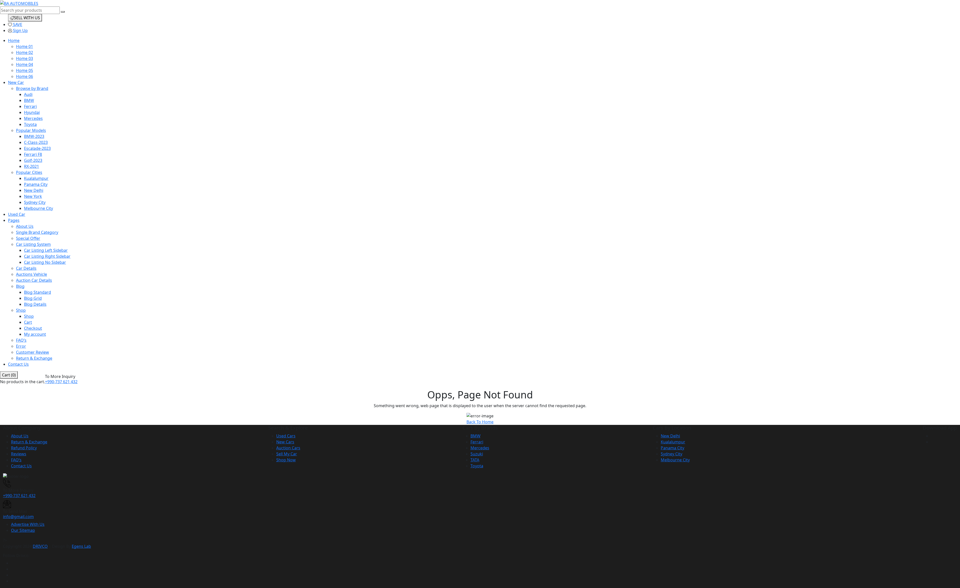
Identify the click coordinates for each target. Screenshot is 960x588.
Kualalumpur (36, 178)
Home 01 (24, 46)
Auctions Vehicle (31, 274)
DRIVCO (40, 546)
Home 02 (24, 52)
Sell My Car (286, 454)
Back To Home (480, 422)
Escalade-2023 (37, 148)
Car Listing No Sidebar (45, 262)
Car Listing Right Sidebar (47, 256)
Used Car (16, 214)
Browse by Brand (32, 88)
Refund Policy (24, 448)
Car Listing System (33, 244)
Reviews (18, 454)
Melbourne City (38, 208)
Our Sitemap (23, 530)
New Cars (285, 442)
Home (14, 40)
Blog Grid (33, 298)
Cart (28, 322)
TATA (474, 460)
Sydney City (35, 202)
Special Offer (28, 238)
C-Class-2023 (36, 142)
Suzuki (476, 454)
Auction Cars (288, 448)
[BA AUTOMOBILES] (19, 3)
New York (33, 196)
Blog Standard (37, 292)
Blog (20, 286)
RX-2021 (31, 166)
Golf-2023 (33, 160)
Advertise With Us (27, 524)
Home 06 (24, 76)
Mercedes (33, 118)
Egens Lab (81, 546)
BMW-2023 (34, 136)
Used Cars (286, 436)
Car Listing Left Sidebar (46, 250)
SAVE (17, 24)
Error (21, 346)
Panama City (36, 184)
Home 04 (24, 64)
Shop (21, 310)
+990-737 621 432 (61, 381)
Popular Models (31, 130)
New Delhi (33, 190)
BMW (29, 100)
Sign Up (20, 30)
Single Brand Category (37, 232)
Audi (28, 94)
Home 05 (24, 70)
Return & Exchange (34, 358)
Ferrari (30, 106)
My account (35, 334)
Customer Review (32, 352)
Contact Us (18, 364)
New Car (16, 82)
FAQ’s (21, 340)
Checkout (33, 328)
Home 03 (24, 58)
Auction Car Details (34, 280)
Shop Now (286, 460)
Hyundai (32, 112)
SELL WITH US (27, 17)
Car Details (26, 268)
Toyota (30, 124)
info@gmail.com (18, 516)
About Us (25, 226)
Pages (14, 220)
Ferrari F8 (33, 154)
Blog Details (35, 304)
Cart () (9, 375)
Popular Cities (29, 172)
